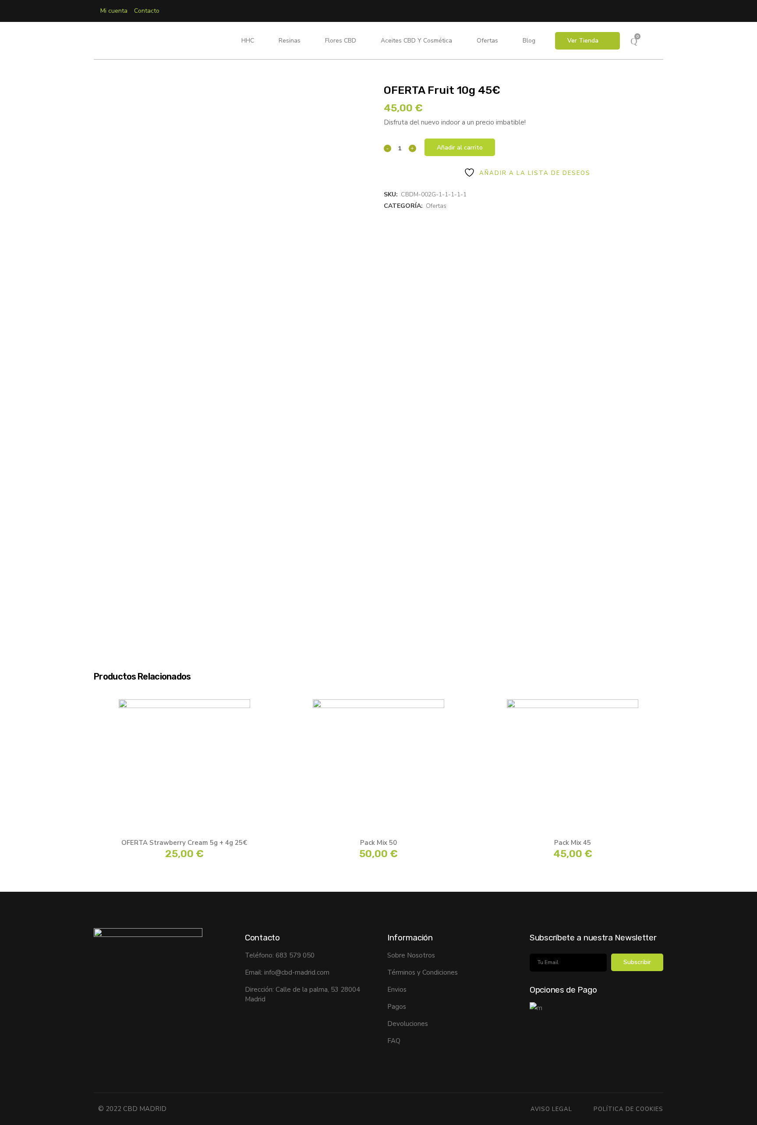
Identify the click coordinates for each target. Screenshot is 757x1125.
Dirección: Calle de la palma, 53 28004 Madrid (302, 994)
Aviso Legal (551, 1109)
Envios (397, 989)
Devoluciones (407, 1023)
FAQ (393, 1040)
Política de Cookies (628, 1109)
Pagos (396, 1006)
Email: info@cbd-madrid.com (287, 972)
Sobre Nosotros (411, 955)
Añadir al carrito (460, 147)
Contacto (146, 11)
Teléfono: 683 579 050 (280, 955)
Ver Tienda (582, 40)
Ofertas (436, 206)
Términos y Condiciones (422, 972)
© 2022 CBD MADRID (132, 1108)
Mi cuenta (113, 11)
